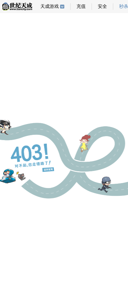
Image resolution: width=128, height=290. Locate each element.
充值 (81, 6)
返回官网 (48, 169)
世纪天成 (17, 6)
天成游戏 (49, 6)
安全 (102, 6)
